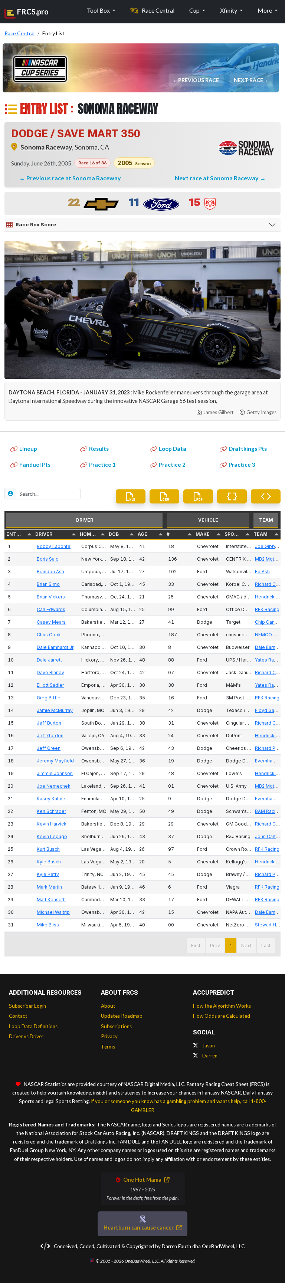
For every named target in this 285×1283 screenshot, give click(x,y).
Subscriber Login (27, 1006)
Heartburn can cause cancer (139, 1227)
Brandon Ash (50, 571)
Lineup (28, 448)
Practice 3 (242, 464)
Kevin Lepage (52, 836)
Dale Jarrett (49, 660)
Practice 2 (172, 464)
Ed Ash (262, 571)
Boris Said (48, 559)
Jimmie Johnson (55, 773)
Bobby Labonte (54, 546)
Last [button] (266, 945)
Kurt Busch (48, 849)
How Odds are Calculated (221, 1016)
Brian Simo (48, 584)
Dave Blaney (50, 672)
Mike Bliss (48, 925)
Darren (209, 1056)
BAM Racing (268, 811)
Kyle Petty (48, 874)
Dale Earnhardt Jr (55, 647)
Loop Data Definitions (33, 1026)
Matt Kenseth (51, 899)
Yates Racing (269, 660)
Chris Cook (49, 634)
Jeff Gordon (50, 735)
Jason (208, 1046)
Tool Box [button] (99, 10)
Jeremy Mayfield (55, 761)
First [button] (195, 945)
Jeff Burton (49, 723)
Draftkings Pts (248, 448)
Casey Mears (51, 622)
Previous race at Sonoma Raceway (73, 177)
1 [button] (231, 945)
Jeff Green (48, 748)
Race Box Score (36, 224)
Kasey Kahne (51, 798)
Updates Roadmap (121, 1016)
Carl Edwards (51, 609)
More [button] (265, 10)
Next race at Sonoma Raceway (217, 177)
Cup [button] (195, 10)
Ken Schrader (51, 811)
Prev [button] (215, 945)
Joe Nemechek (54, 786)
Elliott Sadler (50, 685)
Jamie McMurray (55, 710)
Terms (108, 1047)
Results (99, 448)
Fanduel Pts (34, 464)
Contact (18, 1016)
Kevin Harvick (51, 824)
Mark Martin (49, 887)
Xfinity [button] (229, 10)
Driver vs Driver (26, 1036)
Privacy (109, 1036)
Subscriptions (116, 1026)
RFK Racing (267, 609)
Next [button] (246, 945)
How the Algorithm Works (222, 1006)
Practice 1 (102, 464)
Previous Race (199, 80)
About (108, 1006)
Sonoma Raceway (46, 147)
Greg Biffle (48, 697)
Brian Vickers (51, 597)
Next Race (249, 80)
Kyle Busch (49, 861)
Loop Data (172, 448)
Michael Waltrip (53, 912)
